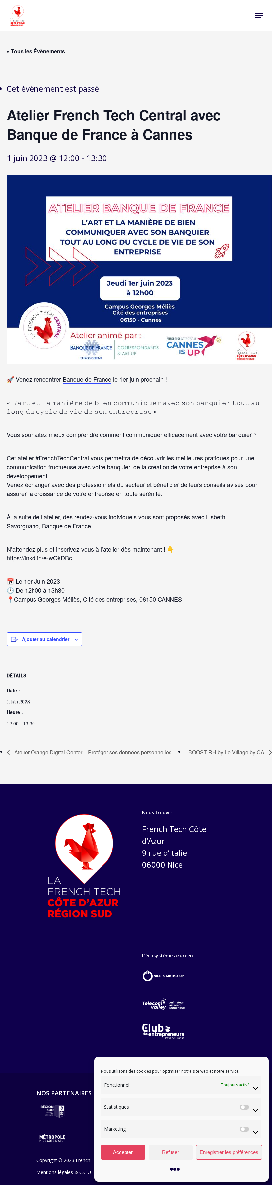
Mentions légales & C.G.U (63, 1172)
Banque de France (87, 379)
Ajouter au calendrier (45, 639)
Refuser (170, 1152)
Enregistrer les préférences (229, 1152)
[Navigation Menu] (259, 15)
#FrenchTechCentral (62, 457)
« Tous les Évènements (36, 51)
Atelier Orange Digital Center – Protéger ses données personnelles (92, 752)
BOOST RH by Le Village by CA (227, 752)
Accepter (123, 1152)
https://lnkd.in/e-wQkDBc (39, 558)
